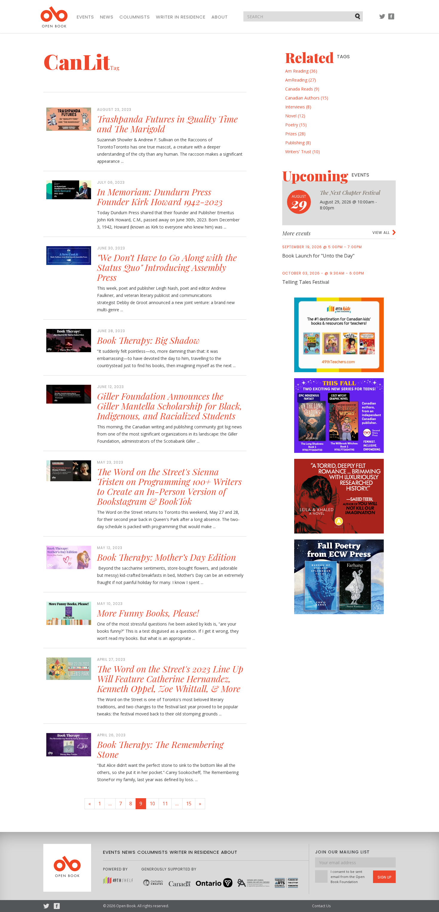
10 (152, 803)
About (219, 17)
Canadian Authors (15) (306, 98)
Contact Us (321, 905)
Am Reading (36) (301, 71)
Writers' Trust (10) (302, 151)
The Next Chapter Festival (350, 192)
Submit (358, 16)
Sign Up (384, 877)
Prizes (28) (295, 134)
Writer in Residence (180, 17)
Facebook (57, 906)
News (106, 17)
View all (381, 232)
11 (165, 803)
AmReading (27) (300, 80)
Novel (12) (295, 116)
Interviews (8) (298, 107)
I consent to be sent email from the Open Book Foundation (348, 876)
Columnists (134, 17)
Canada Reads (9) (302, 89)
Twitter (46, 906)
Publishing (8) (298, 142)
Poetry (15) (296, 125)
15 (188, 803)
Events (85, 17)
